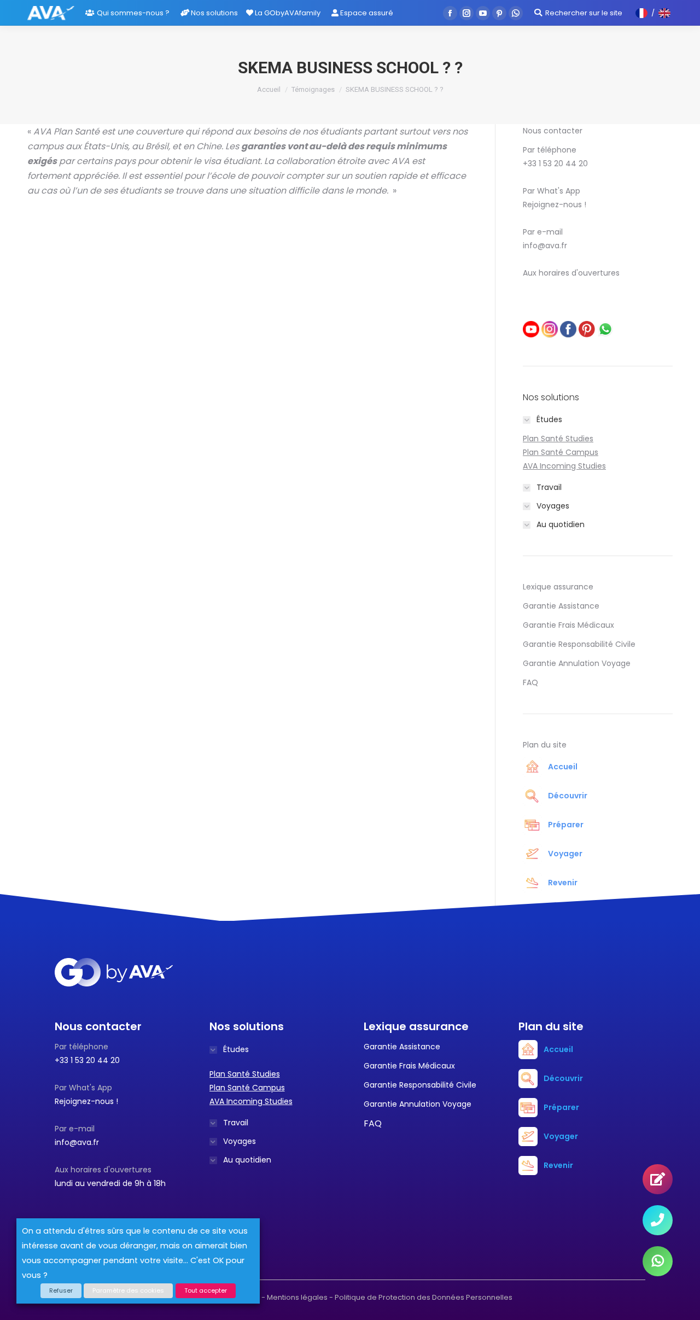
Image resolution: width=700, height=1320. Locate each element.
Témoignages (313, 89)
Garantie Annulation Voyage (577, 663)
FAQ (530, 682)
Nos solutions (213, 13)
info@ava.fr (545, 245)
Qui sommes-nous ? (133, 13)
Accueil (269, 89)
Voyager (565, 853)
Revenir (563, 882)
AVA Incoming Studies (564, 465)
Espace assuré (366, 13)
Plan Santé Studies (558, 438)
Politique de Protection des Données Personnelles (423, 1297)
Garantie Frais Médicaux (568, 625)
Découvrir (567, 795)
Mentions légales (297, 1297)
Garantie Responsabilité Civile (579, 644)
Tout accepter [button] (205, 1290)
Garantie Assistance (561, 605)
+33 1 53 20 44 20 (555, 163)
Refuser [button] (61, 1290)
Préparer (566, 824)
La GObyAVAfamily (286, 13)
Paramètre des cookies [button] (128, 1290)
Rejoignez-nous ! (554, 204)
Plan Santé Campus (560, 452)
